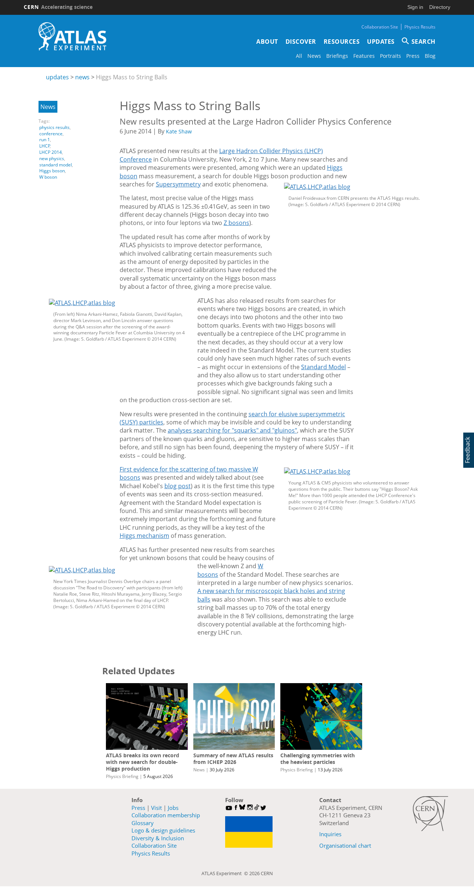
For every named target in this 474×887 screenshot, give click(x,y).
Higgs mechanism (144, 536)
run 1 (44, 139)
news (82, 77)
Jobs (173, 807)
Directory (439, 7)
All (299, 55)
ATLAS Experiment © (225, 873)
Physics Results (419, 27)
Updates (381, 41)
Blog (430, 55)
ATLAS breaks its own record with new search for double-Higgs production (142, 762)
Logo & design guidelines (163, 830)
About (267, 41)
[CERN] (430, 813)
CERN (58, 6)
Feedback (467, 450)
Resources (342, 41)
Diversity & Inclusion (157, 838)
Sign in (415, 7)
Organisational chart (345, 845)
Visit (156, 807)
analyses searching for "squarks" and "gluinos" (232, 430)
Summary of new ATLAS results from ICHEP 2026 (233, 758)
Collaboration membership (165, 815)
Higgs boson (52, 171)
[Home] (72, 36)
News (314, 55)
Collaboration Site (379, 27)
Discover (301, 41)
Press (413, 55)
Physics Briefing (122, 776)
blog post (177, 486)
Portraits (390, 55)
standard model (55, 165)
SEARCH (423, 41)
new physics (51, 158)
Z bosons (236, 223)
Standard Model (323, 367)
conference (51, 133)
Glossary (142, 823)
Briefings (337, 55)
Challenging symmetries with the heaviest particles (317, 758)
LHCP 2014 (50, 152)
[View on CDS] (354, 187)
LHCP (44, 146)
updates (57, 77)
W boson (48, 177)
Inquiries (330, 834)
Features (364, 55)
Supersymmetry (178, 184)
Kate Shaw (179, 131)
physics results (54, 127)
